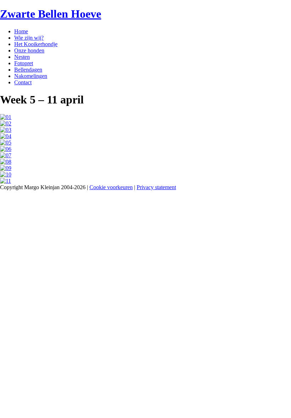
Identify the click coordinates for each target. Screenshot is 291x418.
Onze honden (29, 50)
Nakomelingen (30, 76)
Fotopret (23, 63)
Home (21, 31)
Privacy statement (156, 187)
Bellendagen (28, 70)
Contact (23, 82)
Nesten (22, 57)
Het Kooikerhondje (35, 44)
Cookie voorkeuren (111, 187)
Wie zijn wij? (29, 38)
